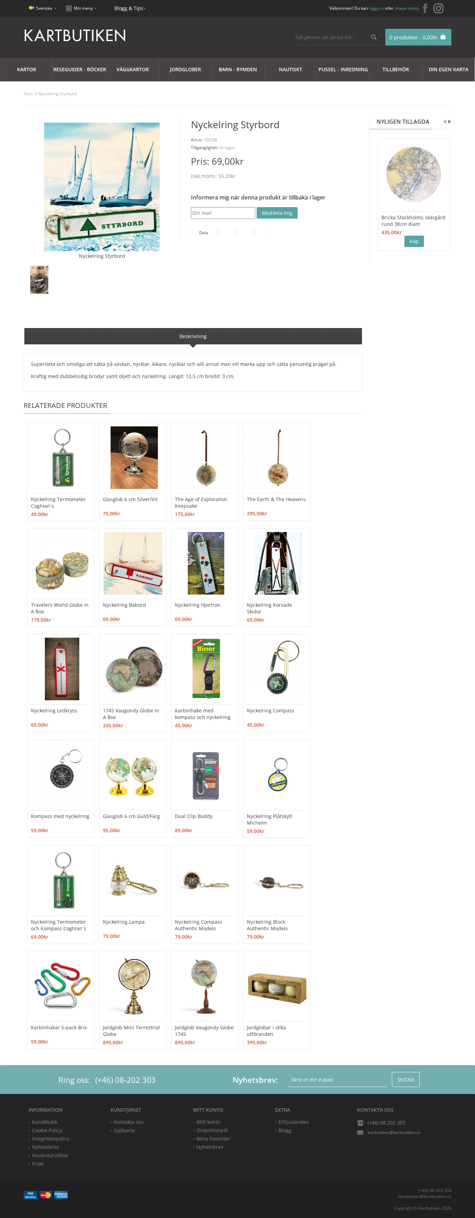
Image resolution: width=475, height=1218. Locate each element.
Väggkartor (132, 69)
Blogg (285, 1130)
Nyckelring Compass (270, 710)
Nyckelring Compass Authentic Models (198, 925)
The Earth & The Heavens (276, 499)
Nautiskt (290, 69)
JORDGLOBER (185, 69)
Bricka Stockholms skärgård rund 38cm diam (413, 220)
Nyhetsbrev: (255, 1079)
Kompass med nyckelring (60, 816)
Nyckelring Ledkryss (54, 710)
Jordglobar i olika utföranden (266, 1030)
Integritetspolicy (51, 1138)
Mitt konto (208, 1122)
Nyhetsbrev (209, 1147)
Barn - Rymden (238, 69)
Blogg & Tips (128, 8)
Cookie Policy (47, 1130)
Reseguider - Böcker (79, 69)
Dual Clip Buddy (193, 816)
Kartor (26, 69)
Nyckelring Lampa (124, 921)
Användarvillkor (50, 1155)
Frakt (37, 1163)
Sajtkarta (124, 1130)
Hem (28, 94)
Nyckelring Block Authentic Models (267, 925)
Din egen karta (448, 69)
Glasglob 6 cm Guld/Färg (131, 816)
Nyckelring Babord (124, 605)
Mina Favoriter (213, 1138)
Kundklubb (45, 1122)
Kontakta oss (129, 1122)
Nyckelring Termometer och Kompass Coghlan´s (58, 925)
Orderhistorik (212, 1130)
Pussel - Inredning (343, 69)
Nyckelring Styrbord (57, 94)
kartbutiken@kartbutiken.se (394, 1132)
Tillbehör (396, 69)
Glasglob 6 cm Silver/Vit (130, 499)
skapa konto (406, 8)
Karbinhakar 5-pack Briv (59, 1027)
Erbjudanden (294, 1122)
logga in (376, 8)
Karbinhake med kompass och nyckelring (203, 713)
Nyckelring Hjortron (197, 605)
